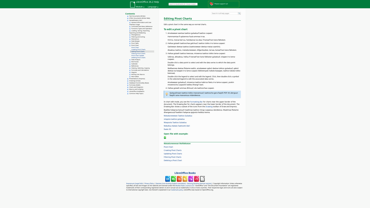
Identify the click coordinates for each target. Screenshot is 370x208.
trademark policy (177, 190)
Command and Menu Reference (141, 26)
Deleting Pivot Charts (138, 57)
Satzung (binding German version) (199, 183)
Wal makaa (135, 76)
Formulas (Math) (134, 85)
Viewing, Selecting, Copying (140, 68)
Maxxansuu (135, 39)
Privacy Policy (149, 183)
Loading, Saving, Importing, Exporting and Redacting (139, 32)
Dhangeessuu (135, 35)
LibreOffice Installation (136, 91)
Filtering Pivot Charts (138, 53)
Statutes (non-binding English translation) (171, 183)
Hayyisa (134, 72)
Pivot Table (135, 43)
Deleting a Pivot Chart (173, 160)
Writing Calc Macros (138, 74)
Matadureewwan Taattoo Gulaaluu (178, 115)
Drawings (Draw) (134, 81)
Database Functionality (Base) (139, 83)
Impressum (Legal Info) (134, 183)
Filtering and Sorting (138, 37)
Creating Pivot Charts (138, 49)
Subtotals (134, 64)
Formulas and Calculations (140, 70)
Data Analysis (135, 59)
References (135, 66)
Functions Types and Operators (141, 28)
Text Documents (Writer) (137, 16)
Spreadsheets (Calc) (135, 20)
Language (152, 6)
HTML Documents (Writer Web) (139, 18)
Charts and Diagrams (136, 87)
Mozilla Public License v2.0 (184, 186)
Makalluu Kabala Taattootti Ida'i (177, 126)
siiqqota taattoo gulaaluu (174, 119)
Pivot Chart (135, 45)
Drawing (209, 106)
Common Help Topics (136, 93)
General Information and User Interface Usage (140, 23)
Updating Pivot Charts (173, 153)
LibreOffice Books (185, 172)
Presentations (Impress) (137, 79)
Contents (130, 13)
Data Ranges (135, 41)
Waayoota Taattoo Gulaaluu (175, 122)
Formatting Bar (196, 101)
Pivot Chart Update (137, 55)
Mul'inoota (134, 62)
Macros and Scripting (136, 89)
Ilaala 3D (167, 129)
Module (139, 6)
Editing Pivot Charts (137, 51)
